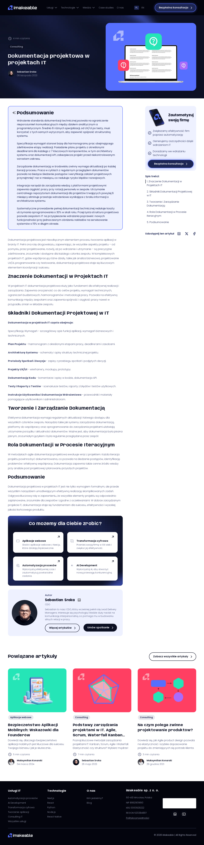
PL (136, 7)
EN (143, 7)
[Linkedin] (175, 814)
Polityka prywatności (137, 818)
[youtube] (184, 814)
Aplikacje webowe (20, 717)
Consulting (16, 46)
